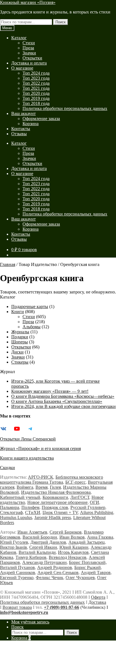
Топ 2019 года (36, 98)
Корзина (31, 123)
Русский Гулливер (87, 507)
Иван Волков (72, 537)
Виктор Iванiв (13, 547)
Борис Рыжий (87, 567)
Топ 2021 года (36, 88)
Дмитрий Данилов (48, 542)
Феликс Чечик (49, 577)
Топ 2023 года (36, 78)
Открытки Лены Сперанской (28, 439)
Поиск (60, 22)
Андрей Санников (17, 572)
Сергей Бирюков (66, 532)
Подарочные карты (29, 306)
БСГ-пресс (75, 482)
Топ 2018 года (36, 103)
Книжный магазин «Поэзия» (27, 2)
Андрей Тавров (96, 572)
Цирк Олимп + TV (60, 512)
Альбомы (32, 326)
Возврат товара (17, 607)
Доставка (97, 602)
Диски (17, 352)
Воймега (25, 487)
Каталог (19, 37)
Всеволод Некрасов (67, 557)
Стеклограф (11, 512)
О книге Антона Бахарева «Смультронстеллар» (56, 401)
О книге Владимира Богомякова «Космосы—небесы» (62, 396)
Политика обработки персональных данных (65, 108)
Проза (28, 47)
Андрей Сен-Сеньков (58, 572)
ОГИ (94, 502)
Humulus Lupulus (16, 517)
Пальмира (9, 507)
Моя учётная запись (30, 621)
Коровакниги (55, 497)
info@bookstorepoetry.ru (24, 612)
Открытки (32, 58)
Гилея (55, 487)
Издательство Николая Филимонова (56, 492)
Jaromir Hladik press (52, 517)
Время (41, 487)
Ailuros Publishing (96, 512)
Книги (17, 311)
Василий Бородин (40, 537)
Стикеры (19, 362)
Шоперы (19, 341)
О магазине (22, 68)
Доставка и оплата (29, 63)
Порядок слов (55, 507)
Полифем (30, 507)
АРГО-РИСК (40, 477)
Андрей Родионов (54, 567)
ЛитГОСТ (79, 497)
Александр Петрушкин (44, 562)
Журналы (20, 331)
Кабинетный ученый (20, 497)
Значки (29, 53)
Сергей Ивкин (43, 547)
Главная (7, 264)
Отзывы (19, 133)
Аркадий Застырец (86, 542)
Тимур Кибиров (30, 557)
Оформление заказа (41, 118)
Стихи (29, 42)
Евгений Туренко (17, 577)
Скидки (7, 467)
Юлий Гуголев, (14, 542)
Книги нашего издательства (27, 458)
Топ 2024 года (36, 73)
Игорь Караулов (73, 552)
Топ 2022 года (36, 83)
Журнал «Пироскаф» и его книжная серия (40, 448)
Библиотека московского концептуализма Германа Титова (51, 480)
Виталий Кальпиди (37, 552)
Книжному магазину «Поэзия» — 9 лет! (49, 391)
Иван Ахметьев (32, 532)
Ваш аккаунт (23, 113)
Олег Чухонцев (80, 577)
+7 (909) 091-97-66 (61, 607)
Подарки (19, 336)
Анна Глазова (100, 537)
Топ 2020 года (36, 93)
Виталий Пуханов (17, 567)
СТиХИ (32, 512)
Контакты (20, 128)
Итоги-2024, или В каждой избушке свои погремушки (63, 406)
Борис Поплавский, (88, 562)
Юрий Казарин (73, 547)
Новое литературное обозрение (57, 502)
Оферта (98, 597)
